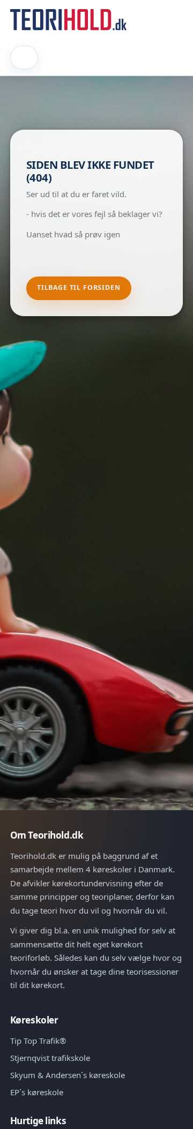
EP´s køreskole (36, 1092)
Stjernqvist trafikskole (50, 1057)
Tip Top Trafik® (38, 1040)
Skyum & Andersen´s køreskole (67, 1075)
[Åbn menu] (24, 57)
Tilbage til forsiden (79, 287)
